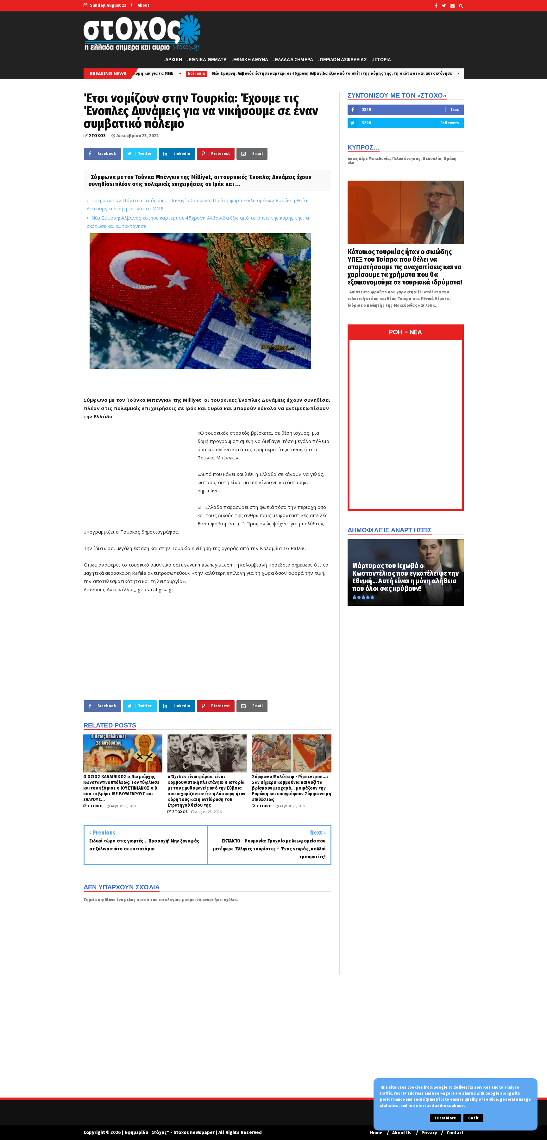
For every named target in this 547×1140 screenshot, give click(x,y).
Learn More (445, 1118)
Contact (455, 1132)
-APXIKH (173, 59)
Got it (473, 1118)
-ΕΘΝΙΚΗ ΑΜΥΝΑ (250, 59)
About (143, 5)
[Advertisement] (140, 473)
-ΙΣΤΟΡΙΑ (381, 59)
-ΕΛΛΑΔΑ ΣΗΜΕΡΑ (293, 59)
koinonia (397, 73)
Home (376, 1132)
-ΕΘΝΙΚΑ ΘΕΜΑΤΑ (207, 59)
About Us (402, 1132)
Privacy (429, 1132)
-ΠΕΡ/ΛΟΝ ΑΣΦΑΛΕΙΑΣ (342, 59)
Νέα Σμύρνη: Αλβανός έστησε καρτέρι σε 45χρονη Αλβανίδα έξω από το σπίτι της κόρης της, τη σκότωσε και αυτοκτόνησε (254, 73)
